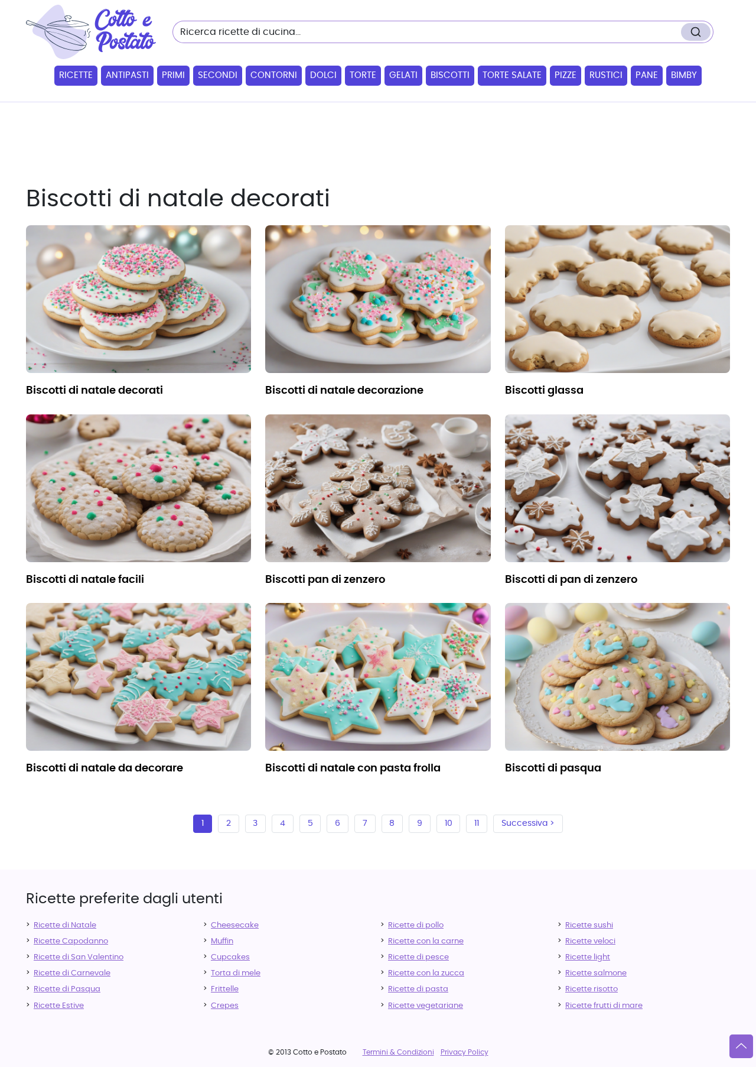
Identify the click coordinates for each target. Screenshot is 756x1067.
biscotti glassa (544, 390)
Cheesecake (235, 925)
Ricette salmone (596, 973)
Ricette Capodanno (71, 941)
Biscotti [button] (450, 75)
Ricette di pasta (418, 989)
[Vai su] (741, 1046)
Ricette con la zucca (426, 973)
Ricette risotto (591, 989)
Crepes (225, 1006)
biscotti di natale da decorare (104, 768)
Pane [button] (647, 75)
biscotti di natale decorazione (344, 390)
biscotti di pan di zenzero (571, 580)
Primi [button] (173, 75)
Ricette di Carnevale (72, 973)
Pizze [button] (565, 75)
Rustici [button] (606, 75)
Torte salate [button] (512, 75)
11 (476, 823)
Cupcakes (230, 957)
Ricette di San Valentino (78, 957)
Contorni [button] (273, 75)
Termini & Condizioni (398, 1052)
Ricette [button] (76, 75)
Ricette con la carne (426, 941)
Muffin (222, 941)
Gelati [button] (403, 75)
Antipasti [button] (127, 75)
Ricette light (587, 957)
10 (448, 823)
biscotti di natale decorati (94, 390)
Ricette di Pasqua (67, 989)
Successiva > (528, 823)
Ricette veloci (590, 941)
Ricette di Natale (65, 925)
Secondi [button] (217, 75)
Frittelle (225, 989)
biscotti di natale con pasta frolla (353, 768)
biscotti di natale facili (85, 580)
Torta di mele (235, 973)
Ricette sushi (589, 925)
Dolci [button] (323, 75)
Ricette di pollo (416, 925)
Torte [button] (363, 75)
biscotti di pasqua (553, 768)
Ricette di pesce (418, 957)
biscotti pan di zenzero (325, 580)
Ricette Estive (59, 1006)
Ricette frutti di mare (604, 1006)
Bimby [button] (684, 75)
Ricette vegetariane (425, 1006)
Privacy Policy (464, 1052)
